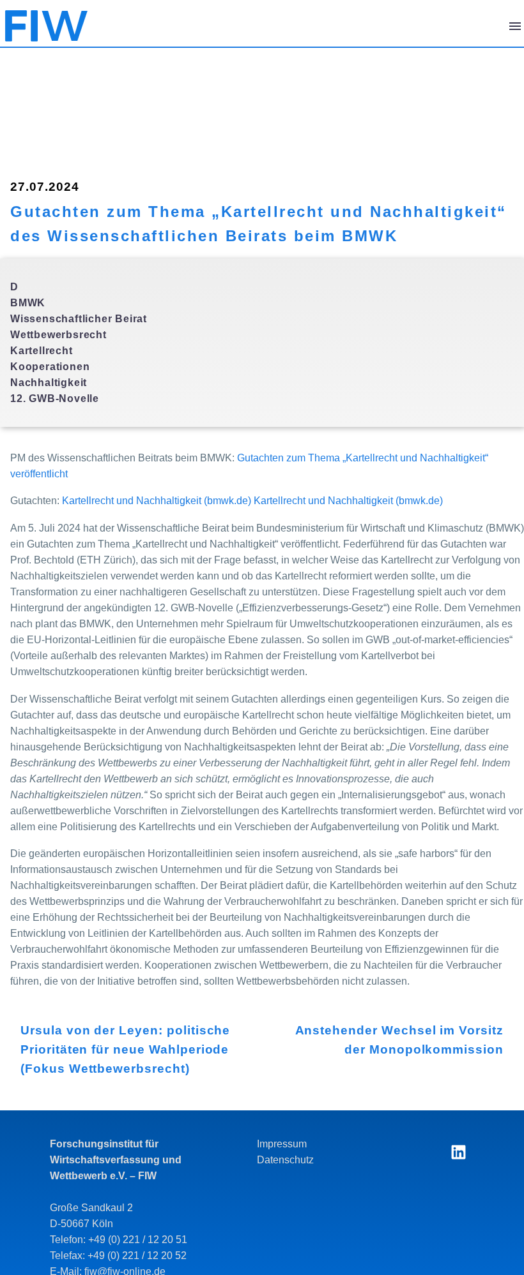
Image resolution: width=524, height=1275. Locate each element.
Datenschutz (285, 1159)
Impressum (282, 1143)
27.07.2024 (44, 186)
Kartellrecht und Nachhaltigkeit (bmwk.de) (156, 500)
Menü (515, 26)
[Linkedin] (458, 1152)
